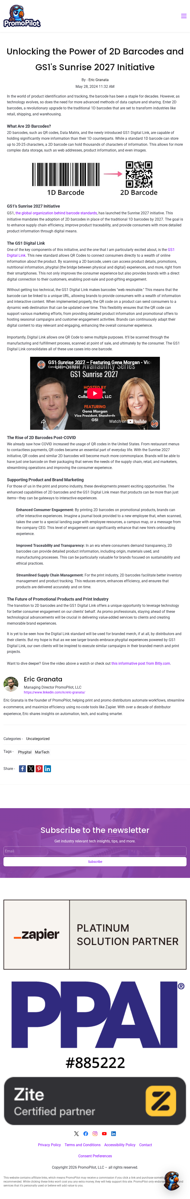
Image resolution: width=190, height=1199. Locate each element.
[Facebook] (85, 1133)
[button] (172, 1181)
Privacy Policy (49, 1145)
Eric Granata (99, 80)
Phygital (25, 752)
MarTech (42, 752)
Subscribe (95, 862)
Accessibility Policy (120, 1145)
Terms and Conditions (83, 1145)
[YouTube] (104, 1133)
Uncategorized (38, 739)
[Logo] (22, 16)
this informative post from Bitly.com (140, 663)
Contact (145, 1145)
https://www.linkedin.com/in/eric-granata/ (54, 692)
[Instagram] (95, 1133)
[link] (95, 161)
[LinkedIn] (113, 1133)
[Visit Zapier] (95, 903)
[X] (76, 1133)
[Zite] (95, 1079)
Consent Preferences (95, 1156)
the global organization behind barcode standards (56, 213)
